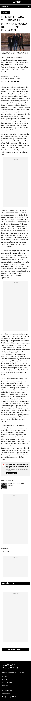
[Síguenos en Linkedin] (8, 697)
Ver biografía (10, 485)
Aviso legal (5, 685)
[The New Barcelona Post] (10, 666)
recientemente (6, 152)
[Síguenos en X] (5, 697)
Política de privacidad (8, 688)
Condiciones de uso (7, 690)
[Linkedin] (8, 81)
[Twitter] (5, 81)
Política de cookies (7, 682)
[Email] (18, 81)
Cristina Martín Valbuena (10, 76)
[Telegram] (15, 81)
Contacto (4, 676)
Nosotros (4, 679)
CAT (26, 6)
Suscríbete (4, 6)
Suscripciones (6, 693)
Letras (5, 12)
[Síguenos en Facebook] (2, 697)
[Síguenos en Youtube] (13, 697)
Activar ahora (10, 473)
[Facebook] (2, 81)
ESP (29, 6)
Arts (7, 552)
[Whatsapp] (12, 81)
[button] (3, 2)
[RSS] (16, 697)
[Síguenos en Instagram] (10, 697)
